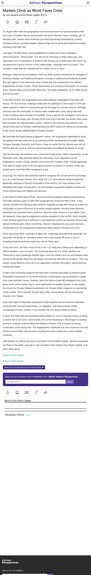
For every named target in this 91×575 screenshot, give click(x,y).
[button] (7, 22)
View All (27, 415)
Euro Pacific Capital (30, 14)
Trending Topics (14, 415)
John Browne (12, 14)
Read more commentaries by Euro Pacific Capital (23, 367)
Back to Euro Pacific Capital (18, 400)
